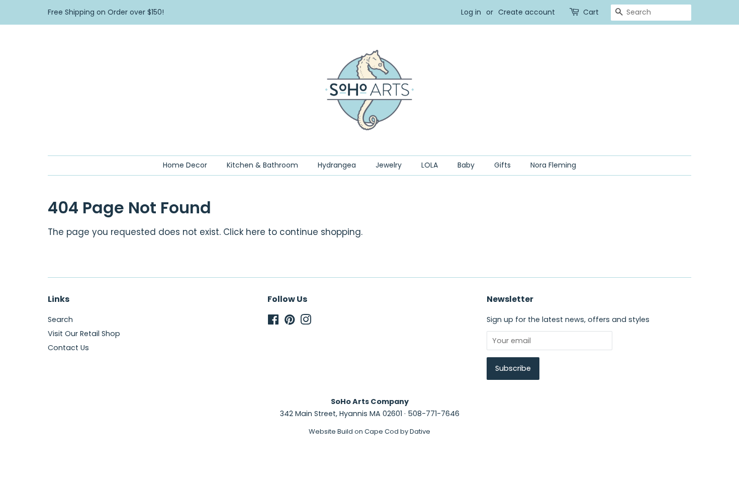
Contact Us (68, 348)
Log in (471, 12)
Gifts (502, 165)
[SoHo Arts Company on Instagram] (305, 321)
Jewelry (389, 165)
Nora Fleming (553, 165)
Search (60, 319)
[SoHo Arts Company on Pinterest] (289, 321)
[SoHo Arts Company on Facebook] (273, 321)
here (255, 232)
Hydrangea (337, 165)
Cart (591, 12)
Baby (466, 165)
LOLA (429, 165)
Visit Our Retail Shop (84, 334)
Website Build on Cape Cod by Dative (369, 431)
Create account (526, 12)
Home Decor (185, 165)
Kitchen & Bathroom (262, 165)
